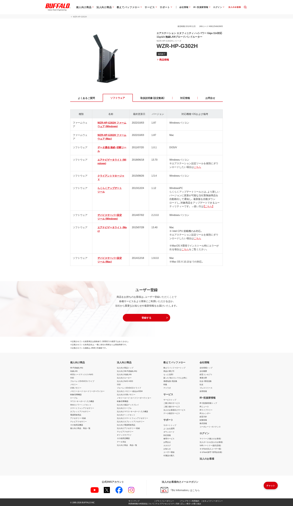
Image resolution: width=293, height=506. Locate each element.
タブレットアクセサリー (80, 411)
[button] (146, 317)
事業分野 (203, 377)
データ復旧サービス (171, 413)
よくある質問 (168, 428)
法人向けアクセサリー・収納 (128, 428)
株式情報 (203, 423)
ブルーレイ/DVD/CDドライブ (82, 381)
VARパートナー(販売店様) (210, 445)
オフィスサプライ (124, 434)
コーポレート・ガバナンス (210, 426)
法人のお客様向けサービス (174, 409)
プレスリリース (206, 387)
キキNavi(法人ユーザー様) (210, 448)
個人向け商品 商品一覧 (80, 428)
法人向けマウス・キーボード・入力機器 (132, 411)
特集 (165, 384)
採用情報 (203, 391)
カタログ (167, 445)
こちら (197, 167)
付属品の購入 (168, 455)
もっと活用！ (168, 374)
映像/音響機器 (76, 394)
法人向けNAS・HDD (125, 381)
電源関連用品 (75, 414)
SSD (72, 377)
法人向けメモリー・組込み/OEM (130, 391)
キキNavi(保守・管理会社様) (211, 452)
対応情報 (167, 435)
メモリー (74, 384)
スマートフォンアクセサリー (82, 408)
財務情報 (203, 420)
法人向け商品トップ (125, 367)
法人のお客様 (207, 458)
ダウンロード (168, 431)
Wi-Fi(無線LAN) (76, 367)
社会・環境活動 (206, 381)
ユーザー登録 (168, 452)
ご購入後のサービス (171, 406)
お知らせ (167, 448)
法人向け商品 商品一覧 (127, 445)
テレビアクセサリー (78, 421)
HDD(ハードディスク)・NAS (81, 374)
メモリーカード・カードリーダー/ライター (87, 391)
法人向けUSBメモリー (126, 394)
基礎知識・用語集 (170, 381)
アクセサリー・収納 (78, 418)
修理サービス (168, 438)
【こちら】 (208, 206)
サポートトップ (169, 425)
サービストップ (169, 399)
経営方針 (203, 416)
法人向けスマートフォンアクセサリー (132, 418)
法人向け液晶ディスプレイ (128, 404)
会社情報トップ (206, 367)
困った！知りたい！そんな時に (175, 377)
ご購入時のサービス (171, 403)
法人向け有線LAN (124, 374)
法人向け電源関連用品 (126, 424)
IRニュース (204, 406)
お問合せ (167, 442)
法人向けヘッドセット (126, 414)
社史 (201, 384)
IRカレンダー (205, 413)
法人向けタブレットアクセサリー (130, 421)
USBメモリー (75, 387)
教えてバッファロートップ (174, 367)
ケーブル (74, 397)
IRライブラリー (206, 409)
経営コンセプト (206, 374)
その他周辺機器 (76, 424)
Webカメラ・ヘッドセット (80, 404)
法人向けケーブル (124, 408)
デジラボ (167, 387)
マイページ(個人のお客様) (210, 438)
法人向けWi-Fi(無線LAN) (127, 371)
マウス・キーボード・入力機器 (82, 401)
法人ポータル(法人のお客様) (211, 442)
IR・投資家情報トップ (208, 403)
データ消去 (121, 441)
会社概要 (203, 371)
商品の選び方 (168, 371)
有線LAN (74, 371)
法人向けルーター (124, 377)
